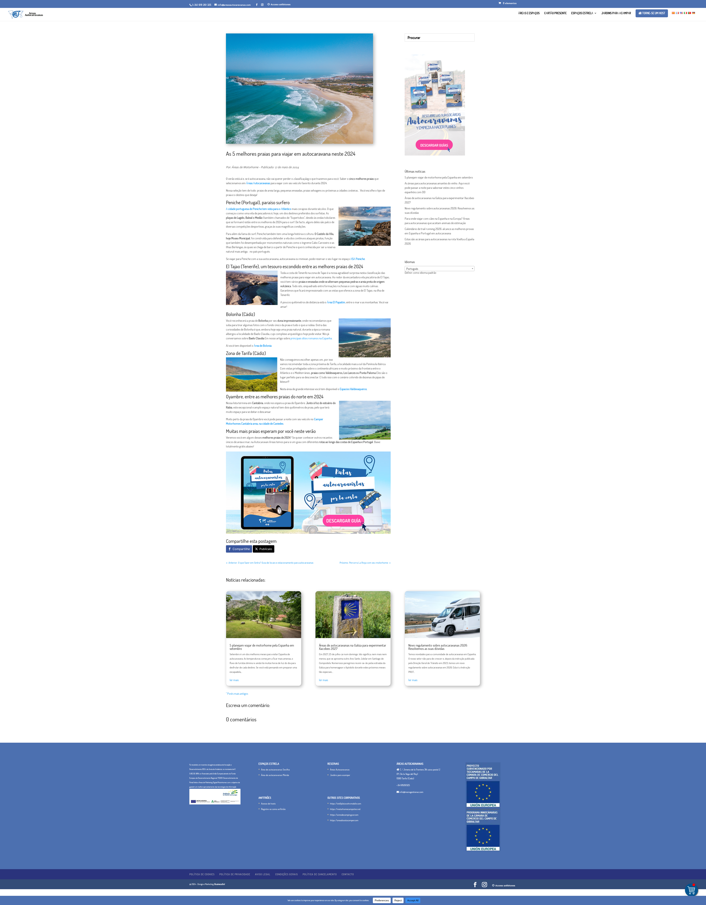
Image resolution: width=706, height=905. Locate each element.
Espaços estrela (582, 13)
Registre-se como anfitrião (273, 809)
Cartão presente (555, 13)
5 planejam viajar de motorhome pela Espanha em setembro (439, 177)
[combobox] (440, 268)
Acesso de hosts (268, 803)
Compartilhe (241, 549)
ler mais (234, 680)
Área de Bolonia (263, 345)
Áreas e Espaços (529, 13)
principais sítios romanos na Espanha (311, 338)
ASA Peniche (357, 259)
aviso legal (262, 874)
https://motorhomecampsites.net (345, 809)
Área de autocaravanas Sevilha (275, 769)
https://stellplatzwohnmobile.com (345, 803)
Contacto (348, 874)
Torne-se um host (653, 13)
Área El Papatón (336, 302)
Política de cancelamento (320, 874)
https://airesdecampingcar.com (344, 814)
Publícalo (265, 549)
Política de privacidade (234, 874)
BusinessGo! (219, 884)
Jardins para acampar (616, 13)
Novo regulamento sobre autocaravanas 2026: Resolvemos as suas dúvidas (438, 647)
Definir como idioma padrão (420, 272)
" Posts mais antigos (237, 693)
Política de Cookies (202, 874)
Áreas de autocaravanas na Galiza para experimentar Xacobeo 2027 (352, 647)
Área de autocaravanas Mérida (275, 775)
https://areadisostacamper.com (344, 820)
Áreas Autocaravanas (258, 183)
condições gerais (286, 874)
